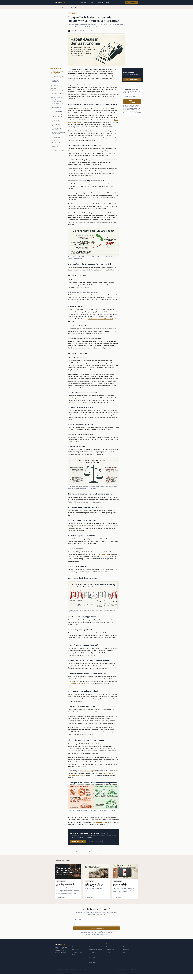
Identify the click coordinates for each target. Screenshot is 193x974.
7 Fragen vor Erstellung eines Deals (56, 117)
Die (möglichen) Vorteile (57, 90)
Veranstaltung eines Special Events (56, 108)
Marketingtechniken (103, 554)
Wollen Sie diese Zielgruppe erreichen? (57, 121)
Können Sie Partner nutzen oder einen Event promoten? (58, 134)
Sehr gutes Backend (57, 111)
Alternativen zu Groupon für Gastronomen (58, 151)
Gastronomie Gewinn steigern (89, 679)
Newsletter (91, 954)
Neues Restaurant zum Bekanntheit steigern (57, 100)
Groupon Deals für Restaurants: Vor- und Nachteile (56, 87)
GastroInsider (109, 946)
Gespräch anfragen (131, 2)
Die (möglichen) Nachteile (58, 93)
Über (106, 2)
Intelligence (100, 2)
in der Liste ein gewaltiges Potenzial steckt (100, 319)
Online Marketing (68, 7)
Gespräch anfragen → (132, 79)
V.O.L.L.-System (75, 949)
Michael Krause (110, 949)
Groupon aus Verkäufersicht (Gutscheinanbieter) (56, 82)
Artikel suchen (92, 962)
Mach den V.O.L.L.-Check (99, 822)
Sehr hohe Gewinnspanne (58, 114)
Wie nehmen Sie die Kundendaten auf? (56, 129)
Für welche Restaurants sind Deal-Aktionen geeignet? (58, 96)
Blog (62, 7)
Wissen (91, 2)
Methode (83, 2)
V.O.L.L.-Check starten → (78, 841)
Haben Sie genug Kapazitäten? (56, 125)
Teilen (93, 30)
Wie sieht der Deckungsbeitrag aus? (57, 147)
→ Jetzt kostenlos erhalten (132, 101)
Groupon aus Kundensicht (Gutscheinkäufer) (58, 77)
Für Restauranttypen (77, 952)
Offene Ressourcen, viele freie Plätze (58, 104)
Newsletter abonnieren (95, 841)
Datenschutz (126, 949)
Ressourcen (92, 952)
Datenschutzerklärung (132, 108)
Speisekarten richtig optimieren (80, 683)
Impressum (126, 946)
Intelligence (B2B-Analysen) (96, 949)
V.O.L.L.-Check (92, 957)
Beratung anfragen (76, 954)
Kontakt (108, 952)
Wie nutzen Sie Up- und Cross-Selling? (57, 143)
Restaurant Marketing (101, 295)
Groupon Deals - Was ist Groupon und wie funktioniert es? (57, 72)
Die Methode (75, 946)
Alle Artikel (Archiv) (94, 960)
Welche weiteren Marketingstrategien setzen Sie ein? (58, 139)
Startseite (57, 7)
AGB (124, 952)
